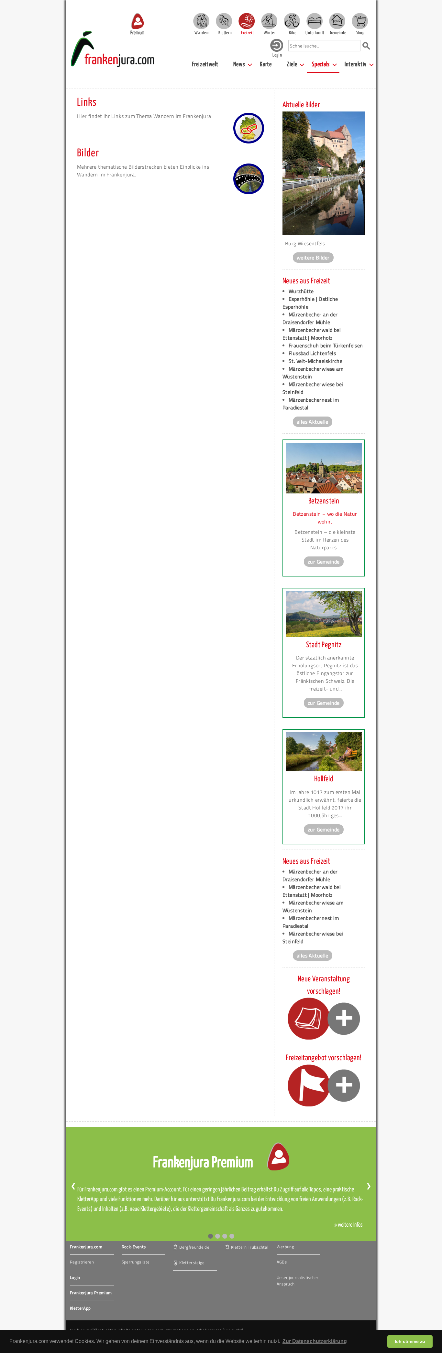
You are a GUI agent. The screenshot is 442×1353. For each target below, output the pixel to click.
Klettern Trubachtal (249, 1246)
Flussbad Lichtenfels (312, 353)
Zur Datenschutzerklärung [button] (314, 1341)
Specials (321, 64)
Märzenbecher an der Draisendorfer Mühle (310, 318)
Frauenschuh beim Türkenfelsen (326, 345)
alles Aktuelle (312, 422)
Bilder (88, 153)
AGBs (282, 1262)
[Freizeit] (246, 21)
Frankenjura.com (86, 1246)
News (239, 64)
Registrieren (82, 1262)
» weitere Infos (348, 1225)
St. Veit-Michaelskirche (315, 361)
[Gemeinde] (337, 21)
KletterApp (80, 1308)
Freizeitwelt (205, 64)
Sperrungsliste (136, 1262)
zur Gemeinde (324, 562)
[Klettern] (224, 21)
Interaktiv (356, 64)
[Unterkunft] (314, 21)
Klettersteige (191, 1262)
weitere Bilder (313, 257)
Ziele (292, 64)
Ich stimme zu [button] (410, 1341)
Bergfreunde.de (194, 1246)
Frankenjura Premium (91, 1292)
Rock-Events (134, 1246)
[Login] (276, 50)
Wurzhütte (301, 291)
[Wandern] (201, 21)
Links (87, 102)
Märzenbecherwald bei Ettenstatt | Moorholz (311, 334)
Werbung (285, 1246)
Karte (266, 64)
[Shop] (360, 21)
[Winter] (269, 21)
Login (75, 1277)
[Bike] (292, 21)
